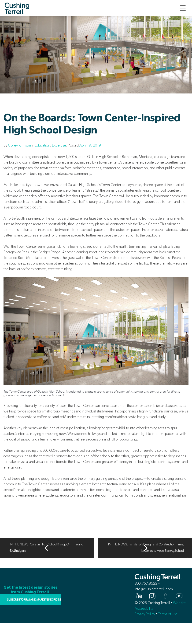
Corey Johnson (19, 145)
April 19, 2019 (90, 145)
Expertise (59, 145)
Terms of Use (168, 614)
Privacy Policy (145, 614)
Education (42, 145)
